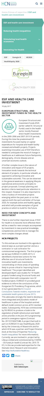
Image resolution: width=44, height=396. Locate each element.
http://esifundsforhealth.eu (17, 350)
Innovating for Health (14, 49)
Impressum (9, 392)
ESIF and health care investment (19, 22)
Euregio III (17, 57)
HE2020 (29, 57)
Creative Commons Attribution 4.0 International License (28, 387)
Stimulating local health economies (15, 40)
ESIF (5, 57)
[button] (37, 3)
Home (4, 12)
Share (17, 356)
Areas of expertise (18, 12)
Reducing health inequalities (17, 31)
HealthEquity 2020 (11, 61)
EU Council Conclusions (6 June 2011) (21, 292)
